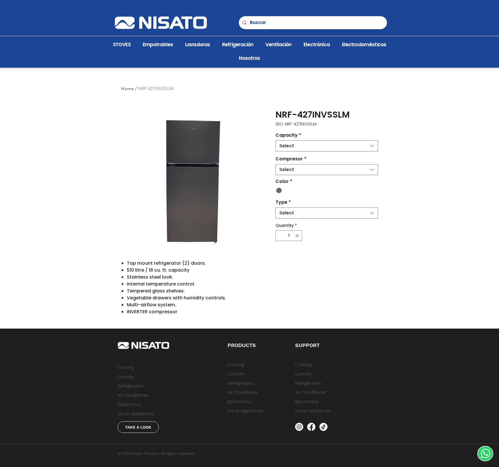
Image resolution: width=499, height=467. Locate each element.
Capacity (288, 135)
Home (127, 88)
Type (283, 202)
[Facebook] (311, 427)
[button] (249, 58)
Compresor (290, 159)
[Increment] (297, 236)
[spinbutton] (289, 236)
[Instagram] (299, 427)
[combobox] (326, 145)
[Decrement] (280, 236)
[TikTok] (323, 427)
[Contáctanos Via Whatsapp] (485, 453)
